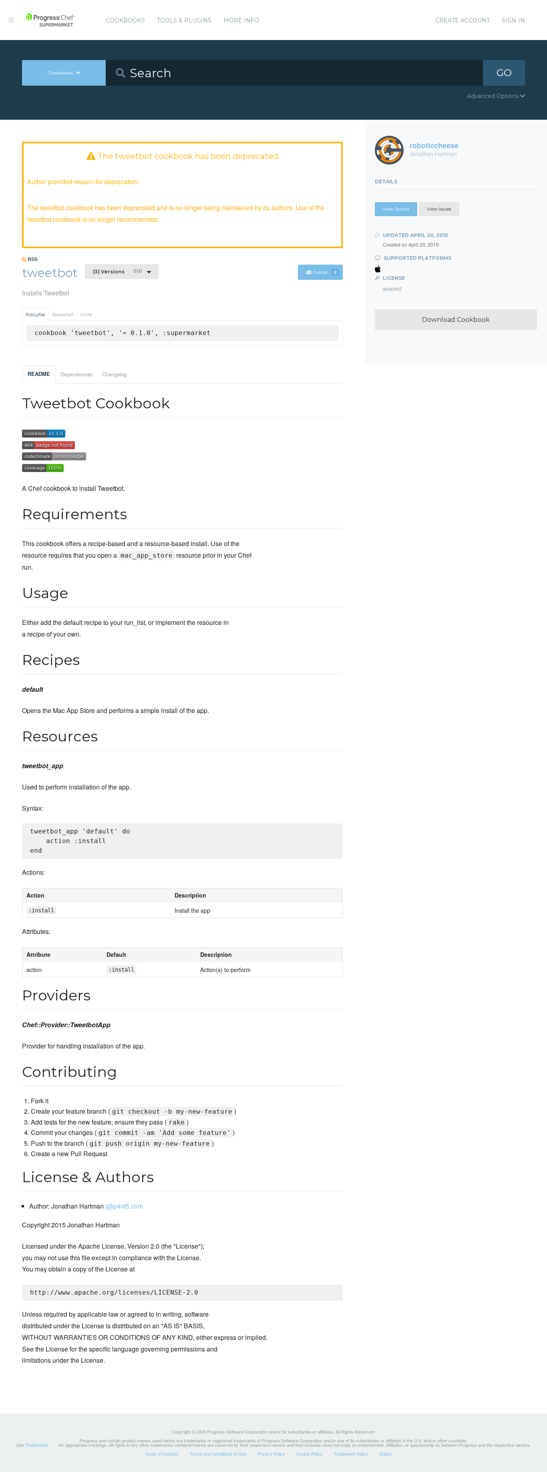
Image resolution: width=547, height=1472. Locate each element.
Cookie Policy (309, 1453)
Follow (325, 272)
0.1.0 (117, 271)
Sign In (513, 20)
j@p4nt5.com (124, 1206)
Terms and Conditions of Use (218, 1453)
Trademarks (37, 1445)
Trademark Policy (351, 1453)
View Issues (439, 209)
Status (385, 1453)
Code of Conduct (162, 1453)
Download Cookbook (456, 319)
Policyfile (35, 314)
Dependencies (76, 374)
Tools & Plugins (184, 20)
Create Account (462, 20)
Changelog (114, 374)
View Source (396, 209)
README (39, 374)
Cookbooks (125, 20)
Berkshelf (62, 314)
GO (504, 72)
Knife (86, 314)
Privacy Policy (271, 1453)
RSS (32, 259)
